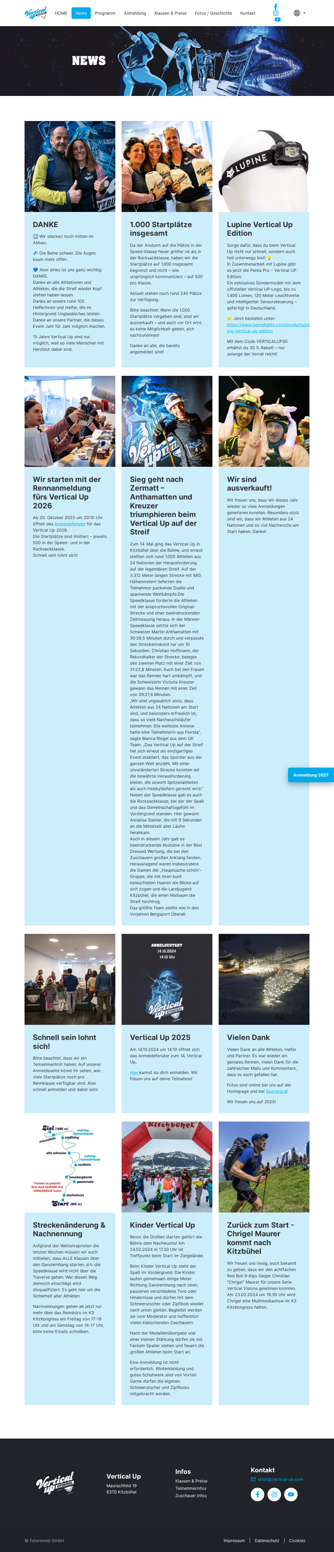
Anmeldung (135, 13)
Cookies (297, 1540)
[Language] (299, 13)
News (81, 13)
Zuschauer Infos (191, 1495)
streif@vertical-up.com (280, 1479)
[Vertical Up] (57, 1483)
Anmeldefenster (70, 523)
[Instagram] (275, 13)
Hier (134, 1072)
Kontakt (247, 13)
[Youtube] (278, 19)
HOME (61, 13)
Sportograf (277, 1091)
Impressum (234, 1540)
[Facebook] (275, 7)
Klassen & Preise (170, 13)
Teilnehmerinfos (190, 1488)
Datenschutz (267, 1540)
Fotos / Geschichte (213, 13)
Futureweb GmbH (47, 1540)
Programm (105, 13)
